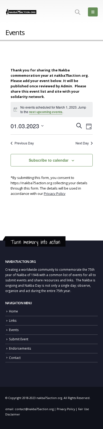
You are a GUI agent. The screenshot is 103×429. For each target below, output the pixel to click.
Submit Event (18, 339)
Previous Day (24, 143)
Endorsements (20, 348)
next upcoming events (45, 111)
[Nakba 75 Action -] (21, 12)
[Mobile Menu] (93, 11)
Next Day (82, 143)
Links (13, 320)
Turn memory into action (35, 242)
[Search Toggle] (77, 12)
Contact (15, 357)
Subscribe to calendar (48, 160)
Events (14, 330)
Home (13, 311)
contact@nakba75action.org (34, 409)
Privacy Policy (54, 193)
